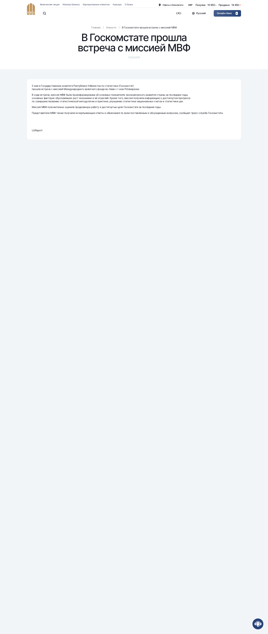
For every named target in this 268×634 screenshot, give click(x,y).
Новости (111, 27)
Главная (95, 27)
